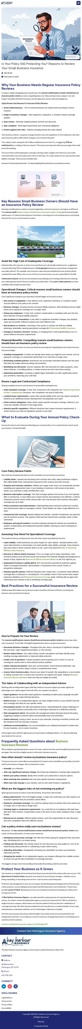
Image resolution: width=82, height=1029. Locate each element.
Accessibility (6, 1008)
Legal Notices (7, 997)
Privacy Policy (7, 1004)
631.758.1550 (7, 975)
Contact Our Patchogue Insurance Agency (41, 930)
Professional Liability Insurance (62, 328)
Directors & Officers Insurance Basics (41, 559)
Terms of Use (7, 1001)
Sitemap (41, 1021)
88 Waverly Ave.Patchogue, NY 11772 (10, 965)
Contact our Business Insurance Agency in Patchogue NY (25, 924)
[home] (38, 3)
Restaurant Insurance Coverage (37, 577)
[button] (78, 3)
